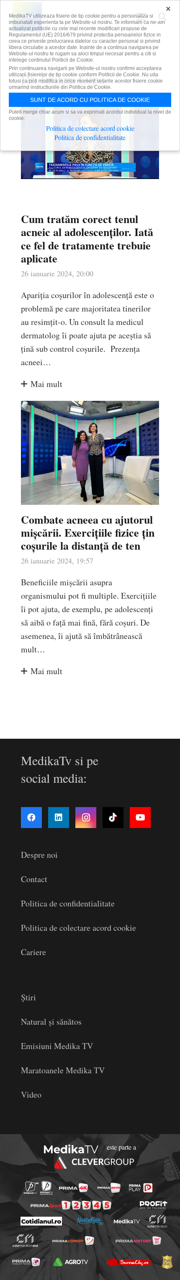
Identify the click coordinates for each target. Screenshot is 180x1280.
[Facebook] (31, 817)
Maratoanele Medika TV (63, 1070)
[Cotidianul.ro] (41, 1221)
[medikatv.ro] (126, 1221)
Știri (28, 997)
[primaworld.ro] (26, 1261)
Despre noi (39, 854)
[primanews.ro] (109, 1188)
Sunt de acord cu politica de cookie (90, 99)
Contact (34, 879)
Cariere (33, 952)
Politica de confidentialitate (68, 903)
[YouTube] (140, 817)
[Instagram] (85, 817)
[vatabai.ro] (167, 1262)
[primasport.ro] (71, 1205)
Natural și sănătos (51, 1021)
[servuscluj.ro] (128, 1262)
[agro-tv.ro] (71, 1261)
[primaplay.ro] (141, 1188)
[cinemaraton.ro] (157, 1221)
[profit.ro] (153, 1205)
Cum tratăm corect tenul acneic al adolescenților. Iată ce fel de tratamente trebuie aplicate (87, 238)
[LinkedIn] (58, 817)
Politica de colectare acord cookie (78, 927)
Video (31, 1094)
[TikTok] (113, 817)
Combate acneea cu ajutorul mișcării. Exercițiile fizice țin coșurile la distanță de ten (87, 532)
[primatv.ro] (31, 1188)
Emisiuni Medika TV (57, 1046)
